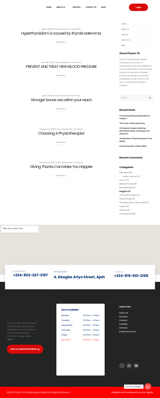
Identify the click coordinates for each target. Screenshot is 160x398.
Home (49, 7)
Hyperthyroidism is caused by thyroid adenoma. (61, 33)
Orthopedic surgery (128, 195)
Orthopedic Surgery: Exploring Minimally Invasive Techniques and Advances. (134, 131)
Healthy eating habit (130, 176)
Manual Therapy (126, 184)
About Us (60, 7)
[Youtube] (136, 365)
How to (122, 180)
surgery (122, 206)
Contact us (91, 7)
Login (138, 7)
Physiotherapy (125, 199)
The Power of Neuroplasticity (132, 123)
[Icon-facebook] (122, 365)
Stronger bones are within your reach (61, 100)
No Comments (74, 29)
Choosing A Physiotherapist (61, 133)
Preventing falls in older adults (132, 202)
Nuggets (123, 191)
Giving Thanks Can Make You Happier (61, 166)
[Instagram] (129, 365)
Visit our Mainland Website (24, 349)
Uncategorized (125, 213)
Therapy (123, 210)
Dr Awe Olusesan (60, 29)
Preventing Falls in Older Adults (132, 146)
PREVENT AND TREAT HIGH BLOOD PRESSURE (61, 66)
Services (77, 7)
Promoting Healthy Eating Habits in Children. (134, 117)
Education (123, 172)
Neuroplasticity (126, 187)
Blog (103, 7)
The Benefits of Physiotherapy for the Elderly (135, 139)
